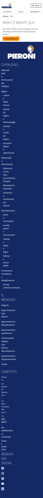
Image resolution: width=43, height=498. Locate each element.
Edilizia (20, 12)
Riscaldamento (8, 210)
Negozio (5, 305)
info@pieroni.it (7, 430)
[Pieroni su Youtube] (2, 484)
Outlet (4, 364)
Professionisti (35, 12)
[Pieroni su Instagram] (2, 473)
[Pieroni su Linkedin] (2, 489)
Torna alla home (11, 39)
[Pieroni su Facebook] (2, 468)
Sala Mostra (7, 12)
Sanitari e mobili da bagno (6, 132)
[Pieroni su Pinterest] (2, 479)
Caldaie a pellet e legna (6, 245)
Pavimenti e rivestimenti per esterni (8, 199)
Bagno (4, 91)
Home (6, 16)
